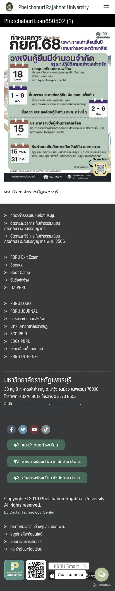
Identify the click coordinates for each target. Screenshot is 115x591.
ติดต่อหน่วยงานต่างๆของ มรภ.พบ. (36, 526)
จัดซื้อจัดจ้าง (18, 280)
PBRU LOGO (19, 303)
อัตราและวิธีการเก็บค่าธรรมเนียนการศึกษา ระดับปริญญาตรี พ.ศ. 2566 (34, 238)
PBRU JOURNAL (22, 311)
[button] (36, 444)
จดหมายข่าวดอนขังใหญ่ (27, 318)
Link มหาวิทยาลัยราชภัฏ (27, 326)
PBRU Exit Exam (22, 257)
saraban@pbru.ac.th (31, 403)
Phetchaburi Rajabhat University (53, 7)
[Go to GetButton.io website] (102, 585)
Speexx (15, 264)
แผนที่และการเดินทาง (24, 541)
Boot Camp (18, 272)
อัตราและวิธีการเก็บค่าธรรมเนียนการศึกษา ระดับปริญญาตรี (32, 225)
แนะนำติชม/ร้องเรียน (24, 549)
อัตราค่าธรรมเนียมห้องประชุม (31, 215)
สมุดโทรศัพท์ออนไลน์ (24, 534)
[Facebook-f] (11, 429)
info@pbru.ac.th (65, 403)
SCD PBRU (17, 333)
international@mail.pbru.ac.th (29, 410)
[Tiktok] (45, 429)
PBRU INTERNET (23, 356)
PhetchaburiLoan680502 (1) (38, 20)
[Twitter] (22, 429)
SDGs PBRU (18, 341)
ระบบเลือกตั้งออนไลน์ (25, 348)
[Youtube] (34, 429)
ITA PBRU (17, 287)
